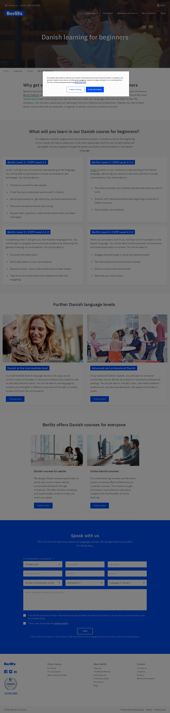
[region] (86, 83)
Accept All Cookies (95, 89)
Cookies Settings (75, 89)
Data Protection (80, 82)
